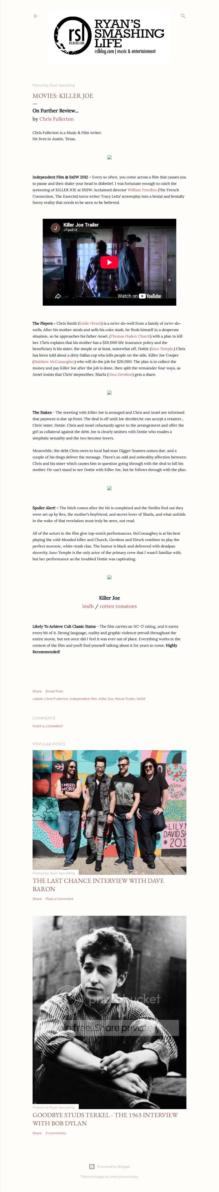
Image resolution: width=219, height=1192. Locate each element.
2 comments (56, 1133)
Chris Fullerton (57, 119)
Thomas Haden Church (130, 336)
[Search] (183, 15)
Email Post (54, 691)
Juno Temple (162, 348)
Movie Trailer (125, 699)
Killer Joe (106, 699)
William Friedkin (142, 189)
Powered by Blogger (113, 1166)
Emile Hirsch (90, 323)
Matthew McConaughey (54, 361)
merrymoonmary (124, 1177)
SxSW (141, 699)
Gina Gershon (120, 374)
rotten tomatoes (118, 606)
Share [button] (37, 691)
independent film (83, 699)
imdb (88, 606)
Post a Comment (48, 726)
